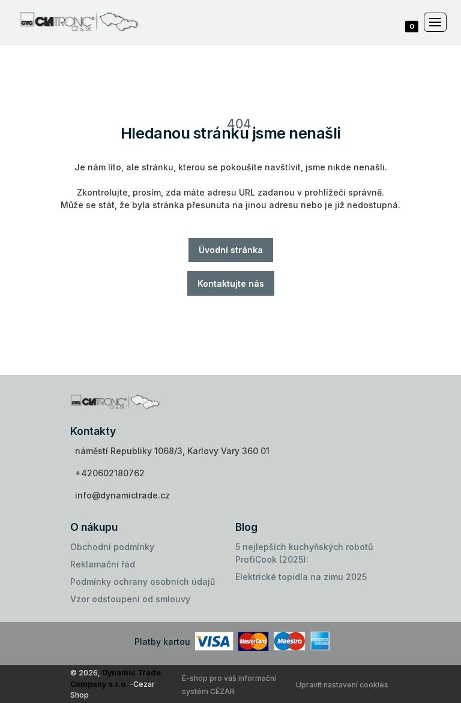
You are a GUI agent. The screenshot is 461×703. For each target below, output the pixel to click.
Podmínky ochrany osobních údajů (142, 581)
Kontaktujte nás (230, 283)
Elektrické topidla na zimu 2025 (301, 577)
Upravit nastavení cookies (342, 684)
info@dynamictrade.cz (122, 495)
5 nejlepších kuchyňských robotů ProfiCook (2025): (304, 553)
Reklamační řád (102, 564)
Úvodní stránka (231, 250)
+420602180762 (110, 473)
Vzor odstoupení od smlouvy (130, 599)
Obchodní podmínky (112, 547)
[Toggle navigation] (435, 22)
